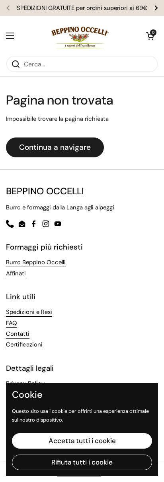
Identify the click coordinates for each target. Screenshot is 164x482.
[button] (150, 36)
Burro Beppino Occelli (36, 262)
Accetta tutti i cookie (82, 440)
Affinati (16, 273)
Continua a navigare (55, 147)
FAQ (11, 323)
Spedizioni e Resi (29, 312)
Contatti (17, 334)
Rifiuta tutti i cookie (82, 462)
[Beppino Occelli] (80, 36)
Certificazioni (24, 344)
